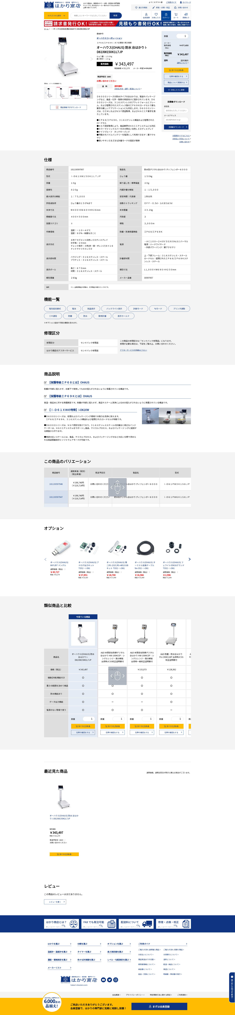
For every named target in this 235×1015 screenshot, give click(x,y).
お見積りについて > (170, 954)
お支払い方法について (181, 138)
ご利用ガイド (171, 2)
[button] (45, 59)
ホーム (46, 29)
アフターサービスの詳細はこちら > (133, 350)
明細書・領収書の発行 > (172, 974)
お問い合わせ (184, 142)
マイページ (186, 2)
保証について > (169, 969)
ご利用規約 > (182, 995)
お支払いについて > (145, 954)
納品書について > (145, 969)
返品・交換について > (146, 974)
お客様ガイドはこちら (181, 135)
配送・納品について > (171, 964)
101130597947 (56, 496)
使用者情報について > (146, 964)
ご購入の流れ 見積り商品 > (173, 949)
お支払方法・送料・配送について (127, 88)
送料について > (169, 959)
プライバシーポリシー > (135, 995)
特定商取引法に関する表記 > (161, 995)
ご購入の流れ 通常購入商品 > (149, 949)
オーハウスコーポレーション (109, 38)
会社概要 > (116, 995)
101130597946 (56, 484)
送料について (182, 62)
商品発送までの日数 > (146, 959)
